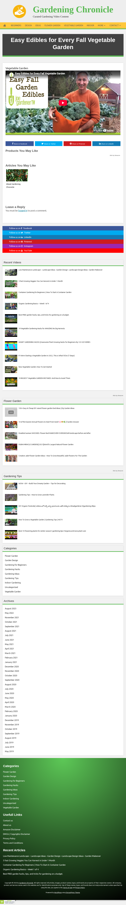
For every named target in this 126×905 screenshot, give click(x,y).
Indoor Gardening (13, 583)
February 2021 (11, 658)
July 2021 (9, 635)
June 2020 (9, 693)
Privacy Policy (9, 838)
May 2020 (9, 698)
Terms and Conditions (13, 843)
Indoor (90, 25)
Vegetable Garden (73, 25)
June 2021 (9, 640)
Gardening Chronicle (73, 9)
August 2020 (10, 684)
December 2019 (12, 720)
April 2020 (9, 702)
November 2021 (12, 617)
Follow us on (20, 228)
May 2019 (9, 751)
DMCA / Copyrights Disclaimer (16, 834)
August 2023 (10, 608)
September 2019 (12, 733)
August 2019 (10, 738)
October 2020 (11, 675)
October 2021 (11, 622)
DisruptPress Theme (73, 892)
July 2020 (9, 689)
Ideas (38, 25)
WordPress (58, 892)
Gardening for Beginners (16, 565)
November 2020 (12, 671)
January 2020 (11, 716)
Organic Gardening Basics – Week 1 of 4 (21, 869)
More (100, 25)
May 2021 (9, 644)
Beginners (16, 25)
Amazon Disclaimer (11, 829)
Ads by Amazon (115, 155)
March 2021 (10, 653)
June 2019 (9, 747)
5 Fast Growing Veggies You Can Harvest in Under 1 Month (29, 860)
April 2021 (9, 649)
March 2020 (10, 707)
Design (28, 25)
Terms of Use (67, 887)
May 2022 (9, 613)
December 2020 (12, 666)
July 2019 (9, 742)
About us (7, 825)
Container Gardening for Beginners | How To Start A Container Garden (34, 865)
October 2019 (11, 729)
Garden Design (11, 560)
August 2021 (10, 631)
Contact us (8, 820)
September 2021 (12, 626)
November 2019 (12, 725)
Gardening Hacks (12, 569)
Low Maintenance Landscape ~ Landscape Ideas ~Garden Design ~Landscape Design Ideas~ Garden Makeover (52, 856)
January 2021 (11, 662)
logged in (22, 210)
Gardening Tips (12, 578)
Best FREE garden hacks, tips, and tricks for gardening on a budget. (33, 874)
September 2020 (12, 680)
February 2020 (11, 711)
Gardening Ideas (12, 574)
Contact (114, 25)
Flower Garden (52, 25)
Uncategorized (11, 587)
